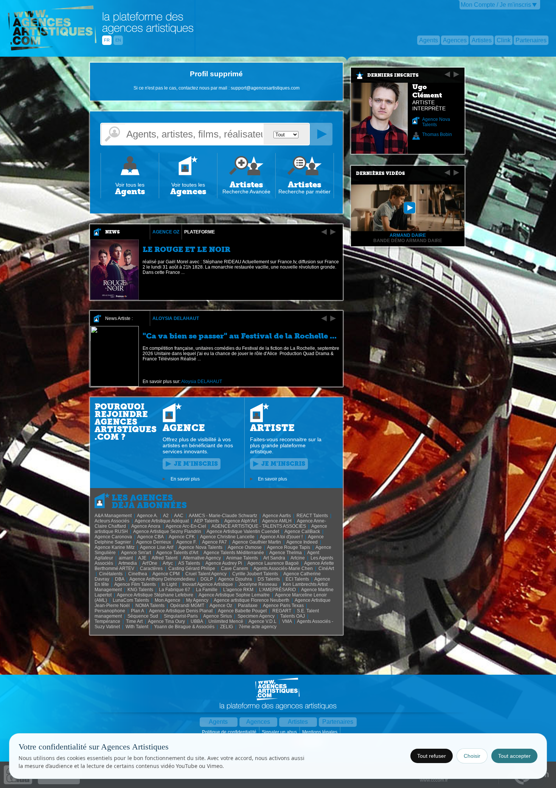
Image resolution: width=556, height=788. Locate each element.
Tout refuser (431, 756)
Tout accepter (514, 756)
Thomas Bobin (437, 134)
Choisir (472, 756)
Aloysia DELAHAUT (175, 318)
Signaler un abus (280, 732)
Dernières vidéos (380, 173)
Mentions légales (320, 732)
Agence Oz (165, 232)
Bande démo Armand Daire (407, 240)
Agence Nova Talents (436, 122)
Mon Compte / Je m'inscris (496, 5)
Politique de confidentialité (230, 732)
